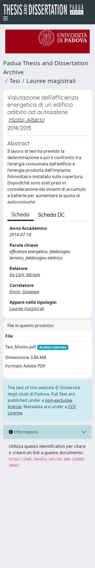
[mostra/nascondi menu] (5, 18)
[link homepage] (45, 9)
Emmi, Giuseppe (24, 292)
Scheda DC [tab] (51, 214)
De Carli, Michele (25, 275)
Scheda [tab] (21, 214)
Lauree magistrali (51, 81)
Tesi (15, 81)
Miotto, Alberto (26, 119)
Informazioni (25, 432)
